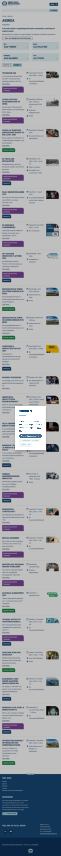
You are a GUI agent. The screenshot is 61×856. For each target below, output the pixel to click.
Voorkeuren (25, 445)
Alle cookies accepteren (30, 436)
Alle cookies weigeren (29, 440)
